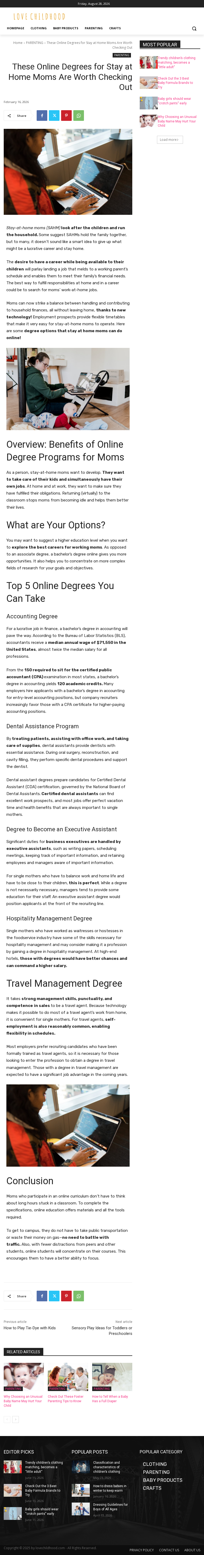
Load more (168, 139)
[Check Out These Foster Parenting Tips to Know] (68, 1377)
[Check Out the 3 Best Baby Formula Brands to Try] (149, 82)
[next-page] (15, 1419)
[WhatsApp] (78, 115)
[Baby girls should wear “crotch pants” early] (149, 103)
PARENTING (34, 42)
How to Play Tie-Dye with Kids (30, 1328)
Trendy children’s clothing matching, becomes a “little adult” (177, 62)
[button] (194, 28)
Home (18, 42)
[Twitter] (54, 115)
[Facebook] (42, 115)
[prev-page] (7, 1419)
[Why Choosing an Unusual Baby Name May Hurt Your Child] (24, 1377)
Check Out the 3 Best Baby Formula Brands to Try (175, 83)
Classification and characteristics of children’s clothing (106, 1467)
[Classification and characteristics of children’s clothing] (81, 1467)
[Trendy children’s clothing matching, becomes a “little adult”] (149, 62)
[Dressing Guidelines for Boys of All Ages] (81, 1509)
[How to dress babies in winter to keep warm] (81, 1490)
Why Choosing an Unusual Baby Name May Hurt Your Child (23, 1401)
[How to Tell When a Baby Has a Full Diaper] (112, 1377)
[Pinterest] (66, 115)
